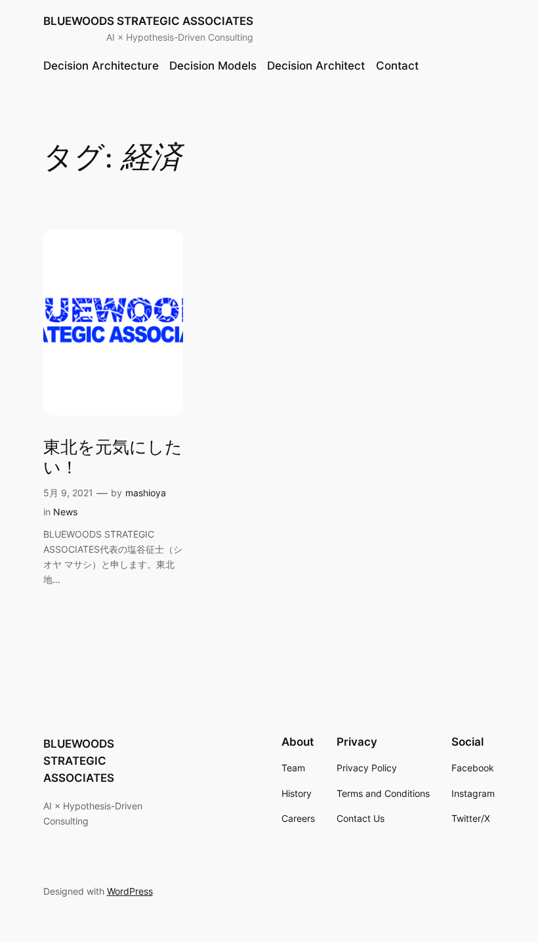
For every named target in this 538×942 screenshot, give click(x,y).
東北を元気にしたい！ (112, 458)
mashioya (145, 492)
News (65, 511)
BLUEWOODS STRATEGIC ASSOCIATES (148, 21)
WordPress (130, 891)
